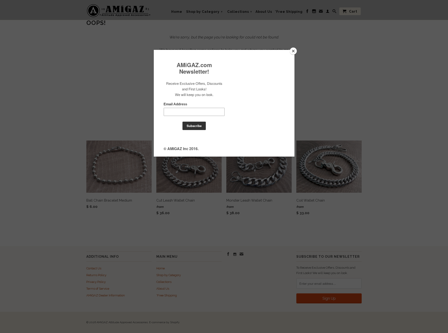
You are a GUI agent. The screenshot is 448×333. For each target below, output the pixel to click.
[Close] (293, 51)
